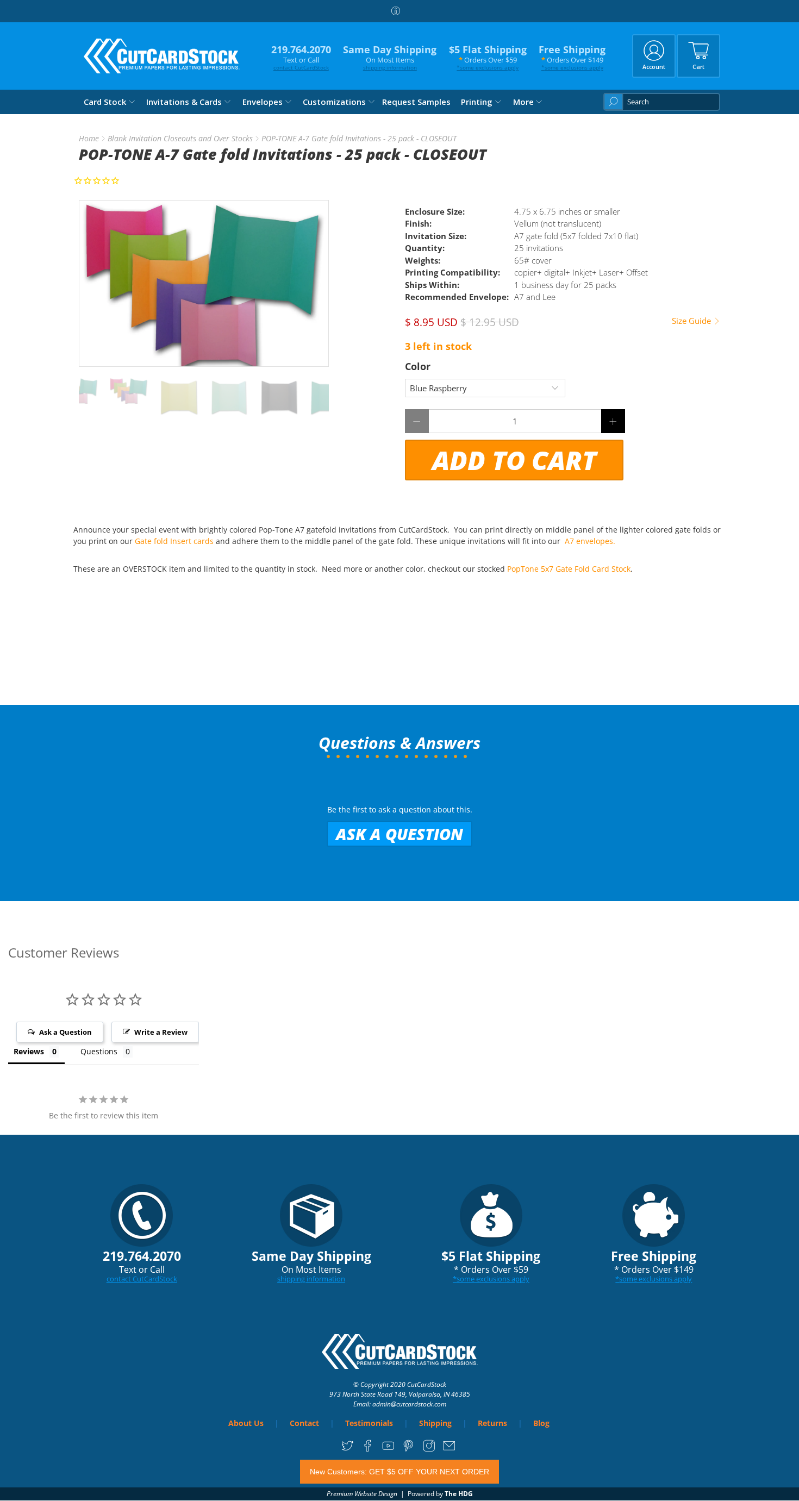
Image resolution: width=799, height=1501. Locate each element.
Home (89, 138)
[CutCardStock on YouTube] (388, 1449)
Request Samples (416, 101)
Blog (541, 1423)
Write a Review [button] (161, 1032)
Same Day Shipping (389, 57)
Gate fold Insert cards (174, 541)
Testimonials (369, 1423)
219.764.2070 (301, 57)
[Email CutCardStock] (449, 1449)
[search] (661, 102)
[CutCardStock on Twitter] (348, 1449)
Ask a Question (399, 834)
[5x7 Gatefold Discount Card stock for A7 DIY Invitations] (203, 283)
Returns (492, 1423)
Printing (476, 101)
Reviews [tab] (29, 1051)
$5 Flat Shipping (488, 57)
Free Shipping (572, 57)
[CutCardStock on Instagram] (429, 1449)
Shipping (435, 1423)
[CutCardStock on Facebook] (368, 1449)
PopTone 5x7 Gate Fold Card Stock (569, 569)
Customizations (334, 101)
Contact (304, 1423)
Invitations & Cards (184, 101)
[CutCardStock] (162, 56)
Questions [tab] (98, 1051)
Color (417, 366)
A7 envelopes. (591, 541)
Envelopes (262, 101)
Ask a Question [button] (65, 1032)
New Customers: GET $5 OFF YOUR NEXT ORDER (399, 1471)
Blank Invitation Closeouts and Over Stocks (180, 138)
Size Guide (692, 321)
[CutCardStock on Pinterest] (408, 1449)
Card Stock (105, 101)
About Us (246, 1423)
